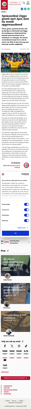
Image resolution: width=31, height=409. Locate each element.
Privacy (14, 401)
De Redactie (7, 49)
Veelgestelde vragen (10, 390)
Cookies (21, 401)
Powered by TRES (21, 406)
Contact (6, 392)
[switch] (26, 209)
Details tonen (22, 227)
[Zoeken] (24, 3)
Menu (28, 4)
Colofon (7, 401)
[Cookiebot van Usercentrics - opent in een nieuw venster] (22, 174)
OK (16, 233)
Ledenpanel (7, 394)
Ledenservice (8, 386)
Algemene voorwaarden (15, 402)
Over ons (7, 388)
